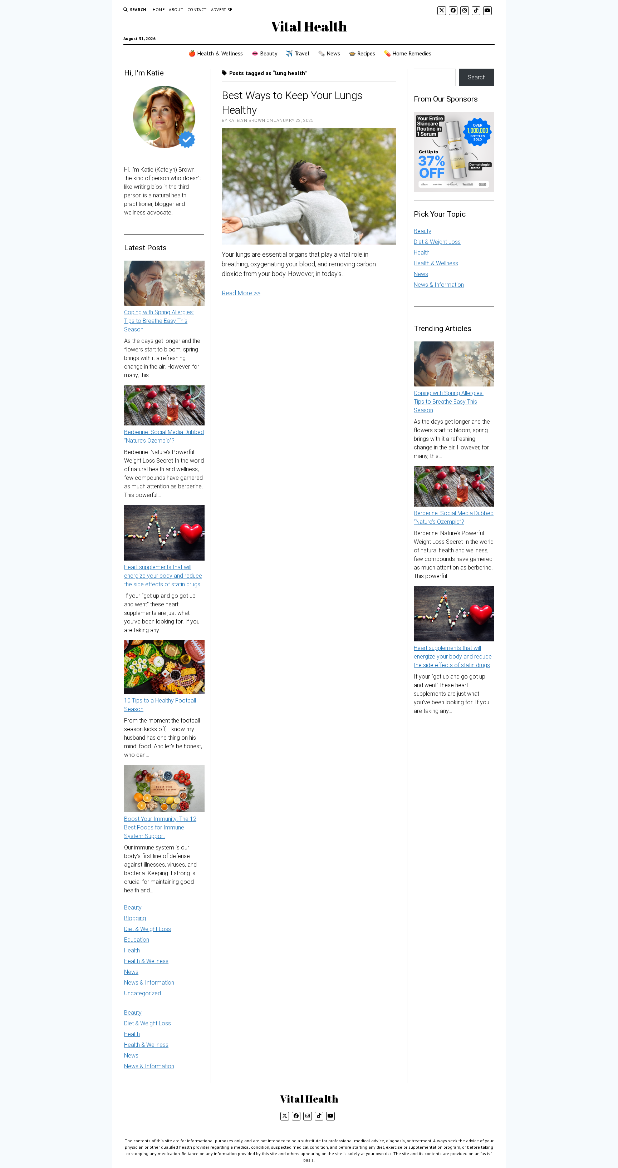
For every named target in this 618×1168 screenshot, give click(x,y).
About (176, 9)
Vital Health (309, 26)
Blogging (135, 918)
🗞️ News (329, 53)
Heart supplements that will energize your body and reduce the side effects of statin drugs (163, 576)
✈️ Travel (297, 53)
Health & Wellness (146, 961)
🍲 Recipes (362, 53)
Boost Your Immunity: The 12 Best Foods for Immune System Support (160, 827)
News (131, 972)
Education (136, 939)
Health (132, 950)
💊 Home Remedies (407, 53)
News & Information (149, 982)
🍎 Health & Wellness (215, 53)
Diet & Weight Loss (147, 929)
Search (477, 77)
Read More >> (241, 293)
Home (159, 9)
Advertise (221, 9)
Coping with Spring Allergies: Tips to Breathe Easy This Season (159, 321)
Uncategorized (142, 993)
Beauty (133, 907)
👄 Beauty (264, 53)
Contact (197, 9)
